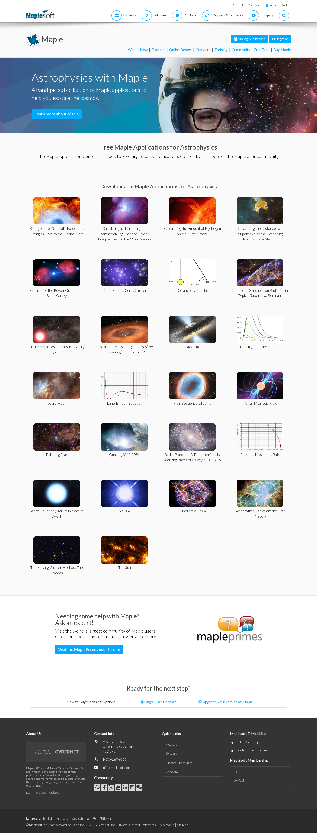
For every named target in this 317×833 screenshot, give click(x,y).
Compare (203, 49)
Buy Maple (282, 49)
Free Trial (261, 49)
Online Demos (180, 49)
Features (158, 49)
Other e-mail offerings (253, 750)
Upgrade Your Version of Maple (227, 701)
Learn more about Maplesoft (43, 792)
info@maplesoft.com (116, 767)
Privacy (122, 825)
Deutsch (77, 818)
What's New (138, 49)
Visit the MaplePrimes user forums (89, 649)
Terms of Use (106, 825)
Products (171, 744)
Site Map (182, 825)
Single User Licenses (160, 701)
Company (172, 772)
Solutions (171, 753)
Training (221, 49)
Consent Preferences (142, 825)
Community (241, 49)
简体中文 (106, 818)
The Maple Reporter (252, 742)
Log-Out (239, 780)
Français (62, 818)
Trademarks (166, 825)
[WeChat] (139, 787)
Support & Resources (179, 763)
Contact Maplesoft (248, 5)
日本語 (91, 818)
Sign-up (238, 771)
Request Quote (278, 5)
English (48, 818)
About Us (34, 733)
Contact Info (104, 733)
